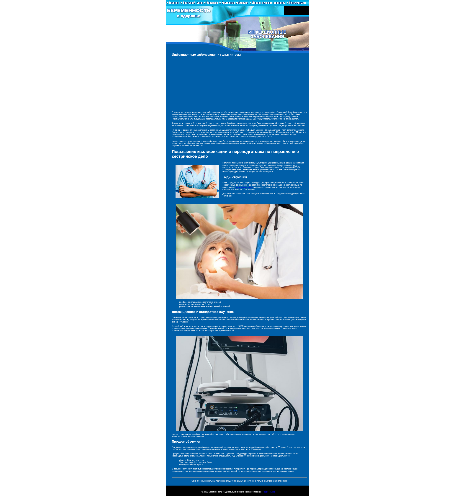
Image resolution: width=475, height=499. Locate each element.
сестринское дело (244, 187)
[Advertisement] (239, 85)
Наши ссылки (269, 492)
